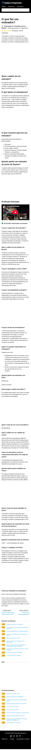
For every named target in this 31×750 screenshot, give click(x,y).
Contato (12, 739)
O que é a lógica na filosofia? (13, 655)
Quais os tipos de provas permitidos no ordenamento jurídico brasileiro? (16, 645)
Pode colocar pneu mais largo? (14, 652)
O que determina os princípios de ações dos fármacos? (17, 628)
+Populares (20, 6)
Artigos (4, 6)
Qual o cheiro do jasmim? (12, 709)
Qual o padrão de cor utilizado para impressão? (15, 641)
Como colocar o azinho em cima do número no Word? (17, 649)
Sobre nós (4, 739)
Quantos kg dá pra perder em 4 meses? (16, 703)
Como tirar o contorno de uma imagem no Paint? (17, 635)
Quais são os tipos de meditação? (15, 696)
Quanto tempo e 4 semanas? (13, 722)
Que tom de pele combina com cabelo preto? (17, 712)
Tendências (11, 6)
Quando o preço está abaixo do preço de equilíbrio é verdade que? (16, 719)
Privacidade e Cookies (23, 739)
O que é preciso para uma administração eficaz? (16, 700)
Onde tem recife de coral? (13, 693)
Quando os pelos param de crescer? (15, 715)
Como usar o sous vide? (12, 706)
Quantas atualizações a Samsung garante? (17, 631)
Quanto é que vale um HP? (13, 638)
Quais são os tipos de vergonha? (14, 624)
